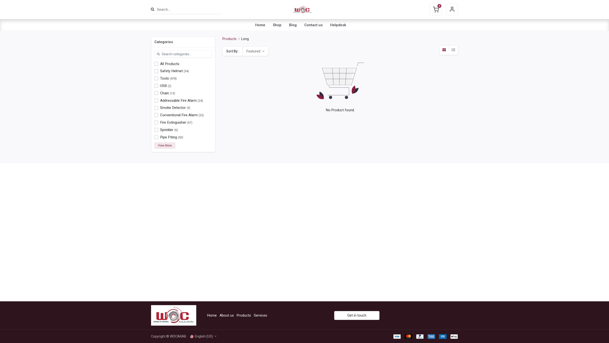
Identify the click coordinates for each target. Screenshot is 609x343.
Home (212, 315)
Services (260, 315)
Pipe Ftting (168, 137)
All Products (169, 64)
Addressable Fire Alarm (178, 100)
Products (229, 39)
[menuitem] (260, 25)
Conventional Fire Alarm (179, 115)
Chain (164, 93)
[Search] (152, 9)
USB (163, 86)
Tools (164, 78)
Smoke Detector (173, 108)
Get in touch (356, 315)
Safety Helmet (171, 71)
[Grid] (444, 50)
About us (227, 315)
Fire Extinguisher (173, 122)
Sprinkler (166, 130)
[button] (255, 51)
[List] (453, 50)
